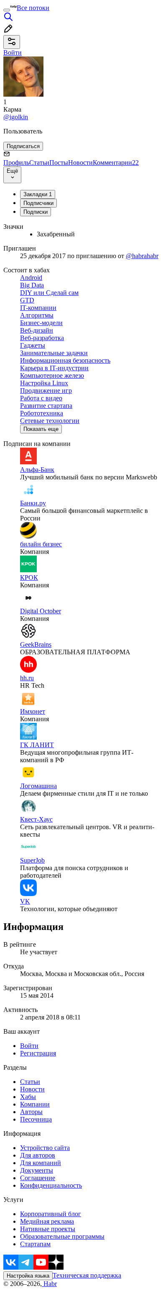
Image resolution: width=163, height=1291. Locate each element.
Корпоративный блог (50, 1213)
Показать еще (41, 429)
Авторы (31, 1111)
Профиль (16, 162)
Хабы (28, 1096)
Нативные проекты (47, 1228)
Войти (29, 1045)
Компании (35, 1104)
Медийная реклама (47, 1221)
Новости (80, 162)
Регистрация (38, 1053)
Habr (49, 1283)
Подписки (35, 212)
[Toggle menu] (6, 10)
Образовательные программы (62, 1236)
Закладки (37, 194)
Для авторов (37, 1155)
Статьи (39, 162)
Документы (36, 1170)
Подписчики (38, 203)
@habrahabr (142, 255)
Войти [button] (12, 52)
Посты (58, 162)
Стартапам (35, 1243)
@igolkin (15, 116)
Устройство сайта (45, 1147)
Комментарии (116, 162)
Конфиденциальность (51, 1185)
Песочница (36, 1119)
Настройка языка (28, 1276)
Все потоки (33, 7)
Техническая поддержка (87, 1275)
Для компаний (40, 1162)
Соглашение (37, 1177)
